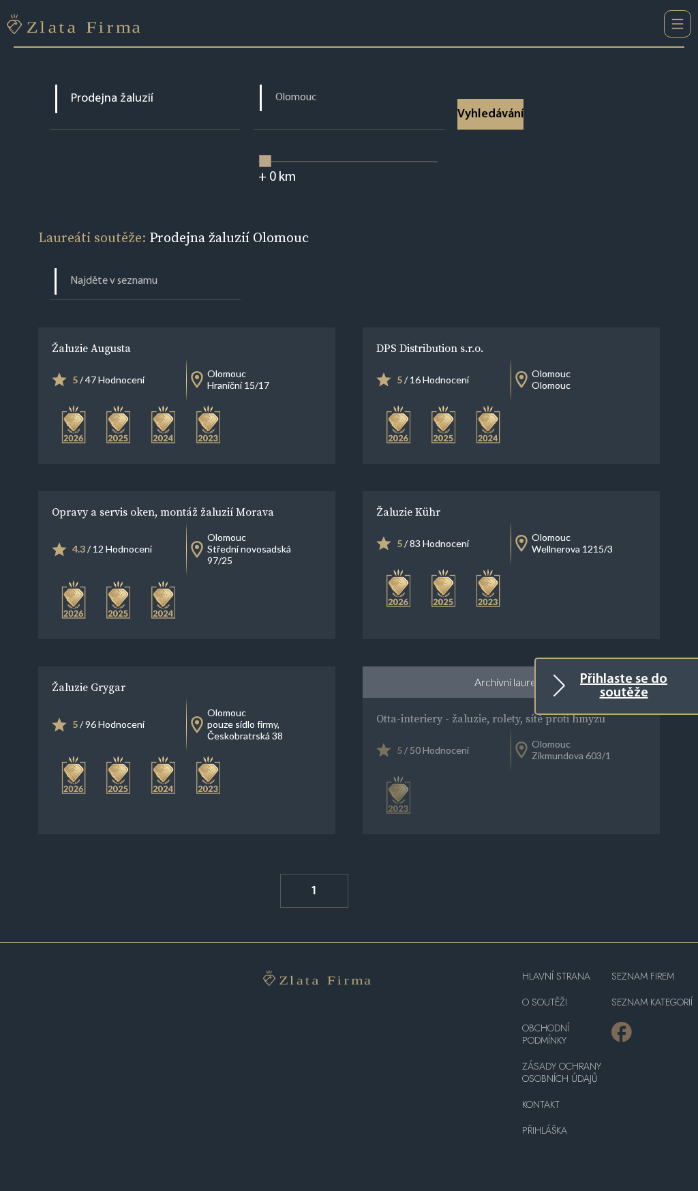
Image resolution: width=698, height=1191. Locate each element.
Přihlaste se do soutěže (623, 686)
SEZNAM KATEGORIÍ (652, 1002)
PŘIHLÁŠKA (544, 1130)
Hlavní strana (556, 976)
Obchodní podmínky (545, 1034)
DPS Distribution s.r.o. (429, 347)
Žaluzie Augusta (91, 347)
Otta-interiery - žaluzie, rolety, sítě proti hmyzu (490, 718)
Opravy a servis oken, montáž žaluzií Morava (163, 511)
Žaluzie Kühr (408, 511)
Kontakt (541, 1104)
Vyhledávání (490, 114)
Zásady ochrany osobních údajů (561, 1072)
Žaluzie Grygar (88, 686)
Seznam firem (642, 976)
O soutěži (544, 1002)
